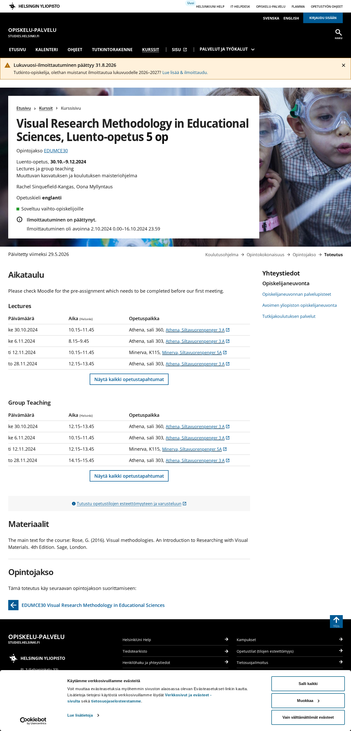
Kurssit (150, 49)
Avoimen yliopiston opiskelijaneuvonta (299, 305)
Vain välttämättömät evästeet (308, 717)
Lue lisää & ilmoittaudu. (185, 72)
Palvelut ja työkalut (224, 49)
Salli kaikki (308, 683)
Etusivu (17, 49)
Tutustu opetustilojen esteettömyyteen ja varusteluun (132, 503)
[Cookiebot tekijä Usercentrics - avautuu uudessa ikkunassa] (33, 721)
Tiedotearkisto (135, 651)
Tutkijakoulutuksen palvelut (289, 316)
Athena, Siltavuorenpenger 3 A (198, 330)
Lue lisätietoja (80, 715)
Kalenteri (46, 49)
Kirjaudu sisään (323, 18)
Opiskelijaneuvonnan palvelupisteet (296, 294)
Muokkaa (305, 700)
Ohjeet (75, 49)
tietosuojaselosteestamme (116, 701)
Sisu (179, 49)
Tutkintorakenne (112, 49)
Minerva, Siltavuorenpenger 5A (194, 352)
